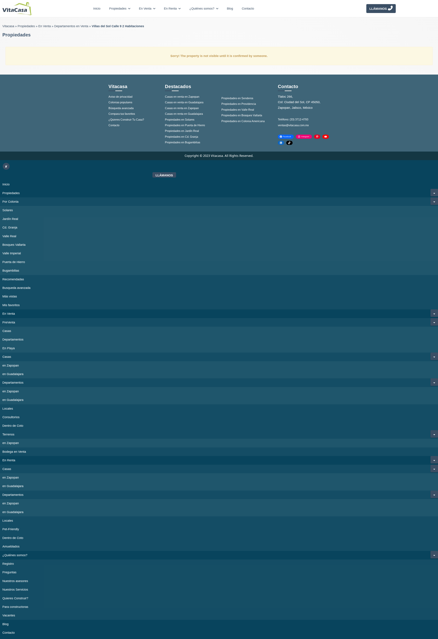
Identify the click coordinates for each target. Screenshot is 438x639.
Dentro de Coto (12, 425)
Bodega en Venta (14, 451)
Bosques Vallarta (13, 244)
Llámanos (378, 8)
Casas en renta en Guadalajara (184, 113)
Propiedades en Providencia (238, 103)
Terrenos (8, 434)
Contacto (248, 8)
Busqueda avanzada (16, 288)
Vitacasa (8, 26)
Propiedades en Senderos (237, 98)
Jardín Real (10, 219)
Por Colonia (10, 201)
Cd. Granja (9, 227)
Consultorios (11, 417)
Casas (6, 331)
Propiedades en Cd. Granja (181, 136)
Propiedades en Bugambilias (182, 142)
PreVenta (8, 322)
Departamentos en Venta (71, 26)
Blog (230, 8)
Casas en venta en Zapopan (182, 96)
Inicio (96, 8)
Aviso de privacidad (120, 96)
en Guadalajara (12, 374)
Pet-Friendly (10, 529)
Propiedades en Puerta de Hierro (185, 125)
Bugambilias (10, 270)
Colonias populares (120, 102)
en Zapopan (10, 365)
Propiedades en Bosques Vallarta (241, 115)
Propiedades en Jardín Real (182, 130)
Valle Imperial (11, 253)
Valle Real (9, 236)
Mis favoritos (11, 305)
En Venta (145, 8)
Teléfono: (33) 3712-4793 (293, 119)
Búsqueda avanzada (121, 108)
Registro (8, 563)
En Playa (8, 348)
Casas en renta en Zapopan (182, 108)
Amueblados (11, 546)
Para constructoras (15, 607)
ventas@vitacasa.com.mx (293, 125)
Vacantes (8, 615)
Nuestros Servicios (15, 589)
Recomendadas (13, 279)
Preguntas (9, 572)
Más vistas (9, 296)
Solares (7, 210)
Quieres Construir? (15, 598)
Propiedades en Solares (179, 119)
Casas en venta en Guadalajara (184, 102)
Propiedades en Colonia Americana (243, 121)
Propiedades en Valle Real (237, 109)
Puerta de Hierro (13, 262)
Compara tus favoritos (121, 113)
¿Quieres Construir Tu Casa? (126, 119)
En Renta (170, 8)
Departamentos (12, 339)
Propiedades (117, 8)
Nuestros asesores (15, 581)
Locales (7, 408)
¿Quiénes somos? (201, 8)
